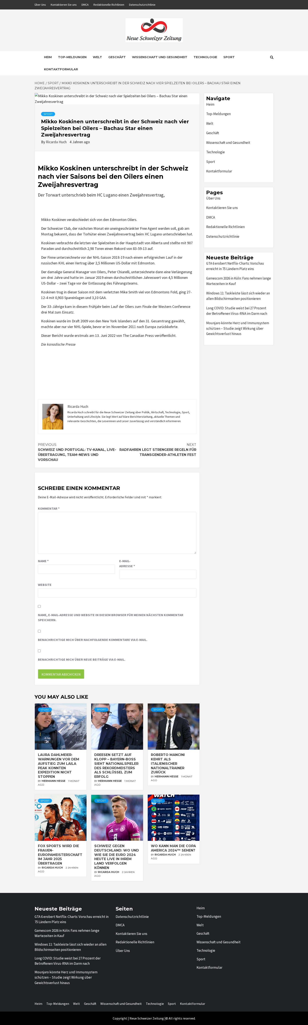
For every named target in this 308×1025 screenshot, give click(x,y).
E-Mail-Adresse (127, 563)
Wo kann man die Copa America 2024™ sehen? (173, 848)
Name (43, 561)
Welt (97, 57)
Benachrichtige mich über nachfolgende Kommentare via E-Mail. (92, 640)
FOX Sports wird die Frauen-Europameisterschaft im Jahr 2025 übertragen (60, 854)
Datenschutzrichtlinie (142, 5)
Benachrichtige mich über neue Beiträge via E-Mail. (81, 659)
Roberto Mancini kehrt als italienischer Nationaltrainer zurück (168, 763)
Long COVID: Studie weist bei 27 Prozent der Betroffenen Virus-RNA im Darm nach (236, 311)
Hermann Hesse (54, 780)
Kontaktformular (61, 69)
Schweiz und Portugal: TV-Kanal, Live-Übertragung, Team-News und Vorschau (77, 452)
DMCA (85, 5)
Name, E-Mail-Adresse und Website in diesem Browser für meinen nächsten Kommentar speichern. (110, 617)
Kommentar (49, 508)
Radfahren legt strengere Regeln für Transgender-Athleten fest (157, 450)
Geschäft (117, 57)
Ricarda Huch (56, 141)
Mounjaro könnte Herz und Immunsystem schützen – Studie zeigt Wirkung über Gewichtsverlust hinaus (237, 328)
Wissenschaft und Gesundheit (159, 57)
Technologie (205, 57)
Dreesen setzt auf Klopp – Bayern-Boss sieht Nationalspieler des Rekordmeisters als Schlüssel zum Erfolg (116, 766)
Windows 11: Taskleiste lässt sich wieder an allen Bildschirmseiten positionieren (238, 296)
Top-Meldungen (72, 57)
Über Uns (40, 5)
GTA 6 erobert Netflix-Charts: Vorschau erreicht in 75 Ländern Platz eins (235, 266)
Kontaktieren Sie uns (64, 5)
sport (48, 113)
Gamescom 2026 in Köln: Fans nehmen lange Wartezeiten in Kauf (238, 281)
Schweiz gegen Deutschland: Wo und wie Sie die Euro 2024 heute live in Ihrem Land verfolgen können (116, 857)
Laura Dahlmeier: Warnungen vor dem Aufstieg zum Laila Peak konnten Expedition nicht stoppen (58, 766)
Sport (229, 57)
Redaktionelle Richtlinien (108, 5)
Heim (48, 57)
